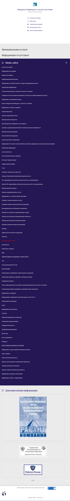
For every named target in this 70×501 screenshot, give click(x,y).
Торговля (4, 313)
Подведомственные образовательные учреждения (15, 204)
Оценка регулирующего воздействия (12, 317)
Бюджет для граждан (7, 75)
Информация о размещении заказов (11, 99)
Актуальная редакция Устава (9, 265)
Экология (4, 236)
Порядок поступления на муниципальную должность (16, 216)
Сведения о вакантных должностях (11, 172)
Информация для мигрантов (9, 309)
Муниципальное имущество (9, 119)
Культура (4, 228)
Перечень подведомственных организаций (13, 224)
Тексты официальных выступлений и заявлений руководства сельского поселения (24, 285)
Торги (3, 305)
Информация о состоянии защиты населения (14, 196)
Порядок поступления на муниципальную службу (15, 212)
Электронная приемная (36, 24)
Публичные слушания (8, 248)
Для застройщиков (7, 337)
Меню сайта (33, 21)
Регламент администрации (9, 160)
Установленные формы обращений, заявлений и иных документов (20, 289)
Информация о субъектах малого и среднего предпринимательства (20, 83)
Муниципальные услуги (8, 240)
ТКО (3, 261)
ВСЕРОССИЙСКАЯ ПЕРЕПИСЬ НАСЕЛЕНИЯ (13, 345)
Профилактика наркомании (9, 329)
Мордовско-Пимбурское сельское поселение (35, 10)
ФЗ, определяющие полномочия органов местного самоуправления (20, 180)
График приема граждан (8, 164)
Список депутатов (6, 152)
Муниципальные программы (10, 131)
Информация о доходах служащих (11, 107)
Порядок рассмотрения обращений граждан (14, 220)
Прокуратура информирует (9, 87)
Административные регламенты (10, 365)
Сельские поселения (35, 18)
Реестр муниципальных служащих (11, 156)
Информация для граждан (9, 71)
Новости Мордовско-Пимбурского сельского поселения (17, 103)
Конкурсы (4, 341)
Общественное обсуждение (9, 301)
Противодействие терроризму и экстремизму (14, 123)
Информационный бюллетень (10, 79)
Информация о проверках (9, 293)
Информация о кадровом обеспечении (12, 374)
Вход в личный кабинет (36, 30)
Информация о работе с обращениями (12, 378)
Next (67, 481)
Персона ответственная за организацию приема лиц (16, 361)
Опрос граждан (6, 353)
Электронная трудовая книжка (10, 321)
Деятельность (5, 244)
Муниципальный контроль (9, 188)
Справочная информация (8, 148)
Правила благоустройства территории (12, 232)
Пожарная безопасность (8, 325)
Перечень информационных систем (11, 192)
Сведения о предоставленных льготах (12, 200)
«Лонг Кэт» (40, 497)
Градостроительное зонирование (11, 139)
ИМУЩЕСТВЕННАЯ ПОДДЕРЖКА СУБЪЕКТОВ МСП (15, 257)
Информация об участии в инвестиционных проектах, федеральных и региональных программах (28, 144)
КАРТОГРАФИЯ (6, 269)
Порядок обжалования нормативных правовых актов (16, 176)
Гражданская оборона (8, 281)
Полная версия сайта (35, 27)
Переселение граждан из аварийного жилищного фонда (17, 277)
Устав (3, 168)
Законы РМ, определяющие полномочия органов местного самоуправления (22, 184)
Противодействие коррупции (10, 135)
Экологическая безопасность (9, 357)
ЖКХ (3, 252)
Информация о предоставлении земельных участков (16, 349)
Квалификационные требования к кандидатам (14, 208)
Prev (3, 481)
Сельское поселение (7, 67)
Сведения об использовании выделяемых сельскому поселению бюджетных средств (24, 95)
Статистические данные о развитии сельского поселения (17, 91)
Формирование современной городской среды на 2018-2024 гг (18, 297)
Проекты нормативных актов (10, 115)
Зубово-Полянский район (35, 12)
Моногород (5, 333)
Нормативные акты (7, 111)
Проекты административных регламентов (13, 369)
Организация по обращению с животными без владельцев (17, 273)
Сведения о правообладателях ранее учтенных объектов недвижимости (21, 127)
